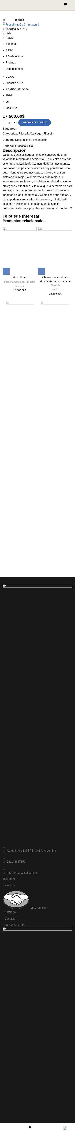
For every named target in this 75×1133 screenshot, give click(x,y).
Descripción (15, 150)
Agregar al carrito (34, 122)
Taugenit (19, 286)
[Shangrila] (20, 306)
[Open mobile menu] (71, 5)
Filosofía (18, 19)
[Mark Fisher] (20, 251)
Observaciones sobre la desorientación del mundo (55, 279)
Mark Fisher (20, 277)
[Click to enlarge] (9, 20)
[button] (6, 271)
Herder (55, 289)
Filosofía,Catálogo (30, 133)
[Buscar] (57, 5)
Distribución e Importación (31, 139)
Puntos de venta (14, 925)
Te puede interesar (21, 216)
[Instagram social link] (23, 128)
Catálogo (10, 912)
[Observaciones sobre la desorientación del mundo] (55, 251)
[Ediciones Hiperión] (55, 306)
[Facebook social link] (18, 128)
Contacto (10, 918)
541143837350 (16, 861)
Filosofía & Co (24, 145)
